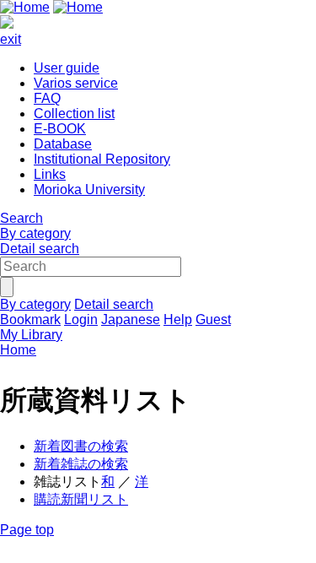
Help (177, 319)
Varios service (76, 83)
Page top (27, 529)
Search (21, 218)
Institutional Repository (102, 159)
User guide (66, 68)
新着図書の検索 (81, 446)
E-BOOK (60, 129)
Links (50, 174)
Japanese (130, 319)
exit (10, 39)
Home (18, 350)
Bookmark (30, 319)
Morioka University (89, 189)
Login (81, 319)
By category (35, 233)
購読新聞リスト (81, 499)
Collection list (74, 113)
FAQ (47, 98)
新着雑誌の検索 (81, 464)
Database (63, 144)
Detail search (39, 248)
